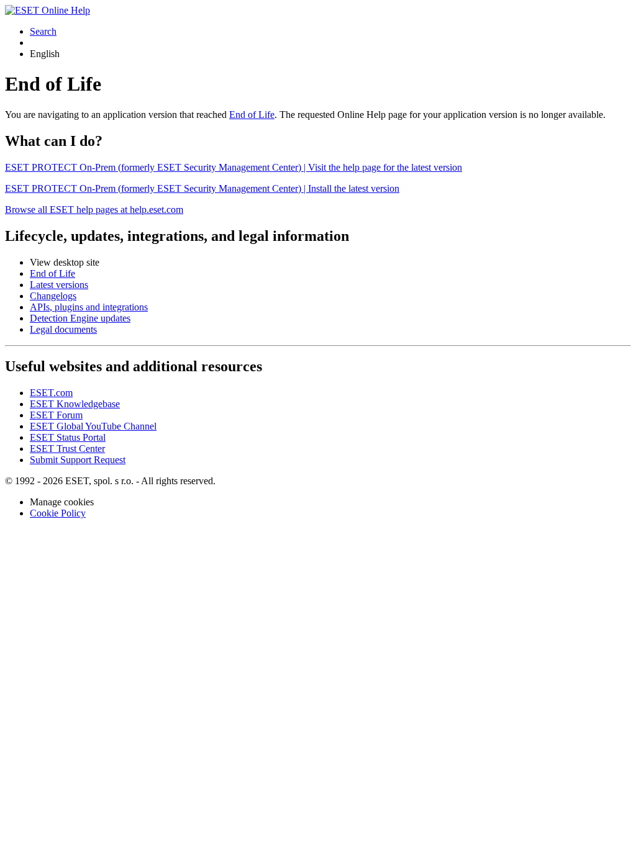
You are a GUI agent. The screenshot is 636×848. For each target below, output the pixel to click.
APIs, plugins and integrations (89, 307)
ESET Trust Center (67, 448)
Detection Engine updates (80, 318)
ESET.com (51, 392)
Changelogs (53, 296)
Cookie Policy (58, 513)
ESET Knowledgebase (75, 404)
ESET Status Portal (68, 437)
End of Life (252, 114)
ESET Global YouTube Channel (93, 426)
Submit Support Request (77, 459)
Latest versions (59, 284)
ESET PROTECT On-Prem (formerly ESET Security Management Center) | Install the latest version (202, 188)
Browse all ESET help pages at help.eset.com (94, 209)
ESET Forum (56, 415)
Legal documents (63, 329)
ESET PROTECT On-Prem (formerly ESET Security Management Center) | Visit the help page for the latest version (233, 167)
